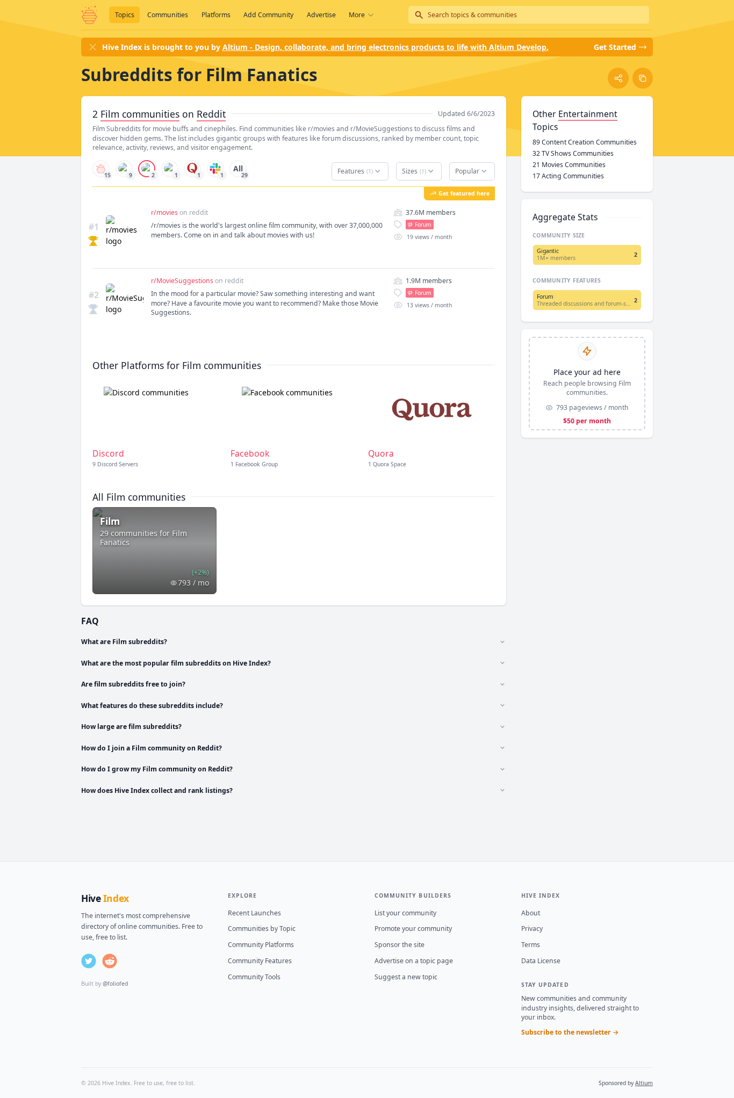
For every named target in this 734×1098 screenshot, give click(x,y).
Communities (167, 14)
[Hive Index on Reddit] (109, 961)
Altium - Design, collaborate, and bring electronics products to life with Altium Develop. (385, 47)
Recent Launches (254, 913)
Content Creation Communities (584, 142)
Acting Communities (568, 175)
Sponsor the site (399, 944)
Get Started (615, 47)
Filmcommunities (139, 113)
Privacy (532, 928)
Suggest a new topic (406, 976)
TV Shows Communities (573, 153)
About (530, 913)
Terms (530, 944)
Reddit (211, 113)
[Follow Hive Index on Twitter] (88, 961)
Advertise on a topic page (414, 960)
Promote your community (413, 928)
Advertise (321, 14)
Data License (540, 960)
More (357, 14)
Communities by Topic (262, 928)
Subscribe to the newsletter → (570, 1032)
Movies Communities (569, 164)
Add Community (268, 14)
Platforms (216, 14)
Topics (124, 14)
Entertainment (587, 114)
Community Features (260, 960)
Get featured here (464, 193)
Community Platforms (261, 944)
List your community (405, 913)
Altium (644, 1083)
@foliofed (115, 983)
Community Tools (254, 976)
